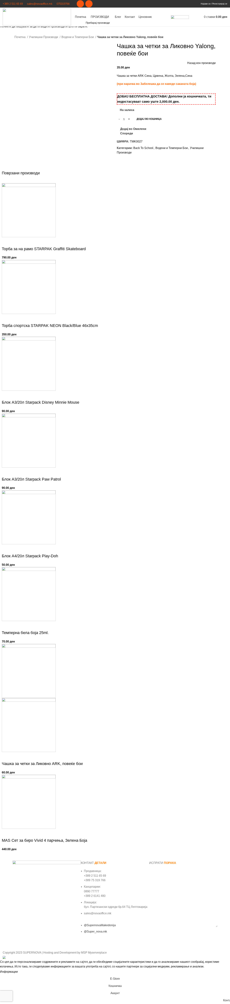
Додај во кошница (149, 119)
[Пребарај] (192, 17)
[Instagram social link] (89, 3)
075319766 (63, 3)
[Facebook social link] (80, 3)
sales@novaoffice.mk (39, 3)
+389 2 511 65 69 (13, 3)
